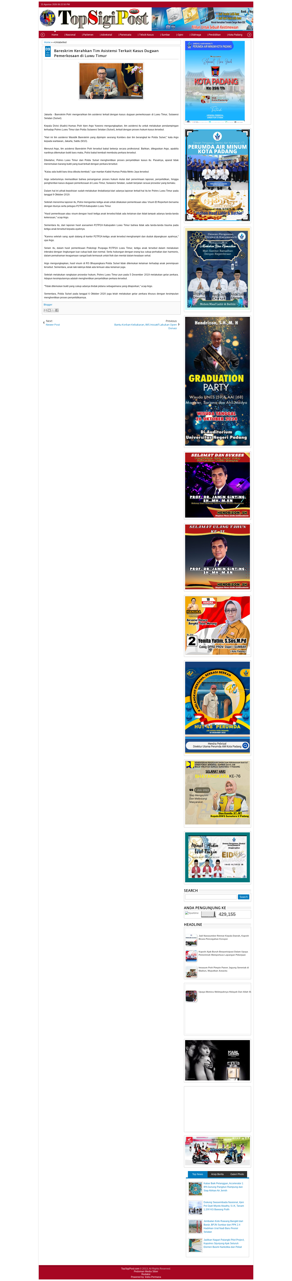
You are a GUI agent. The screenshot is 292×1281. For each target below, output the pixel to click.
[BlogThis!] (49, 310)
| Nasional (70, 34)
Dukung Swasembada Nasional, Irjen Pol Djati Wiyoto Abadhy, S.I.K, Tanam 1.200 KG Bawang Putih (224, 1206)
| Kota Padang (234, 34)
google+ (243, 4)
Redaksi (145, 1274)
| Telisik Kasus (146, 34)
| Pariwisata (125, 34)
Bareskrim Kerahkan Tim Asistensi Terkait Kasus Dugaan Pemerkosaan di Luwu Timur (106, 53)
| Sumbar (165, 34)
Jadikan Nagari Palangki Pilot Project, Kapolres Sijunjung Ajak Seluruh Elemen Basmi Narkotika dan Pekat (224, 1243)
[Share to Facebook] (57, 310)
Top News (197, 1174)
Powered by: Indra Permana (146, 1277)
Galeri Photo (237, 1174)
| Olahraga (195, 34)
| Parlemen (87, 34)
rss (248, 4)
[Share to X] (53, 310)
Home (55, 34)
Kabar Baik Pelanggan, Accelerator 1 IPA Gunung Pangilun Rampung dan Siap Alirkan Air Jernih (223, 1187)
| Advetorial (106, 34)
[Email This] (45, 310)
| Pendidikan (214, 34)
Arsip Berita (217, 1174)
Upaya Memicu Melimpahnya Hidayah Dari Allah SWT (226, 992)
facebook (238, 4)
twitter (233, 4)
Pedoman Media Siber (146, 1271)
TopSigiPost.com (130, 1268)
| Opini (179, 34)
